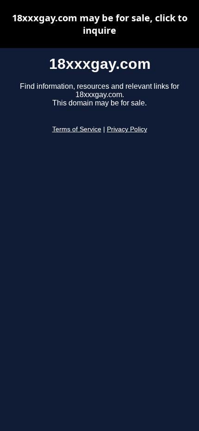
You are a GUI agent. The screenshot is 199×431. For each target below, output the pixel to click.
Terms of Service (76, 129)
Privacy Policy (127, 129)
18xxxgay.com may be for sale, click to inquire (99, 24)
